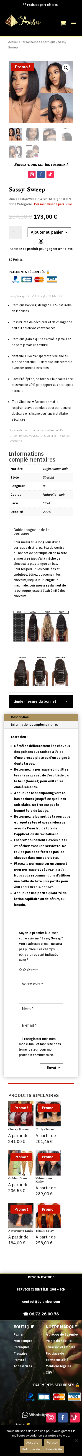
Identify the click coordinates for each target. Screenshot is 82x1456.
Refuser (52, 1442)
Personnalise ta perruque (38, 42)
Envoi (51, 1067)
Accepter (33, 1442)
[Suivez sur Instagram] (32, 174)
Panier (19, 1334)
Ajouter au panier (47, 232)
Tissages (20, 1353)
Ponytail (20, 1360)
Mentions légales (58, 1366)
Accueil (13, 42)
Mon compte (23, 1341)
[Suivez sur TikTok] (50, 174)
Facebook (15, 441)
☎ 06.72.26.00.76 (41, 1314)
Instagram (48, 435)
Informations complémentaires (34, 725)
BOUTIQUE (24, 1326)
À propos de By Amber (62, 1334)
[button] (66, 68)
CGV (49, 1372)
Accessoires (23, 1366)
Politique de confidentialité (42, 1449)
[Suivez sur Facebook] (41, 174)
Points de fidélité (59, 1341)
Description (20, 717)
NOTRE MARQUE (61, 1326)
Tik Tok (62, 435)
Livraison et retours (60, 1347)
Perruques (21, 1347)
